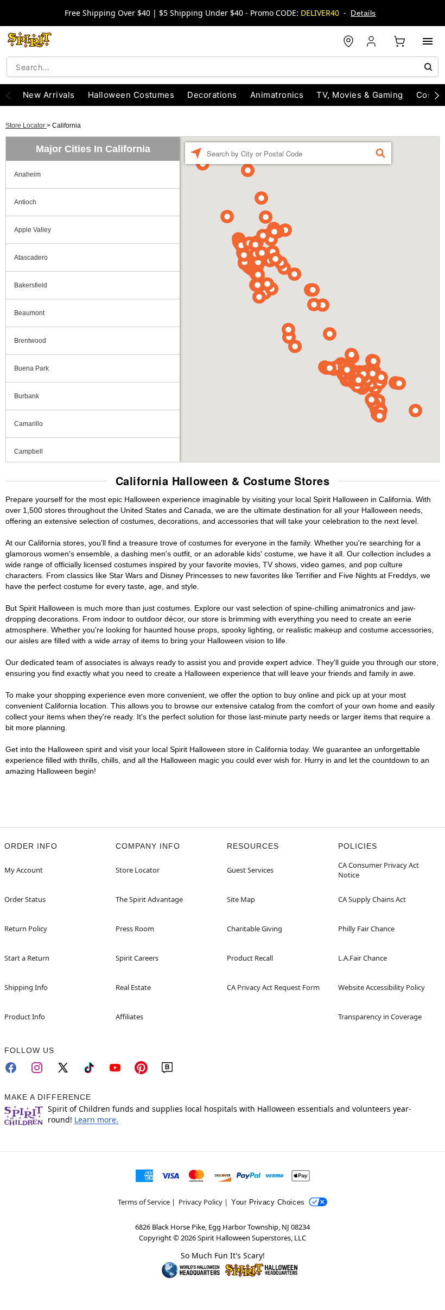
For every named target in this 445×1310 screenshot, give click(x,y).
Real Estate (133, 987)
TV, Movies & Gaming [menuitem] (359, 95)
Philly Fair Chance (366, 928)
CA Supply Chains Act (372, 899)
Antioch (25, 202)
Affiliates (129, 1016)
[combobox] (222, 67)
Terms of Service (144, 1202)
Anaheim (27, 174)
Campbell (28, 451)
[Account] (372, 41)
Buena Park (31, 368)
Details (363, 13)
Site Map (241, 899)
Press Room (135, 928)
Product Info (24, 1016)
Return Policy (25, 928)
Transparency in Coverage (380, 1016)
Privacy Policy (201, 1202)
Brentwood (30, 340)
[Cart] (399, 41)
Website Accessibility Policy (381, 987)
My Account (23, 870)
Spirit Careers (137, 958)
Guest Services (250, 870)
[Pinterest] (141, 1068)
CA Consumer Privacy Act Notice (378, 870)
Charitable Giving (254, 928)
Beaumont (29, 313)
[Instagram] (36, 1068)
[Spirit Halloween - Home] (30, 41)
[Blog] (167, 1068)
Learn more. (96, 1119)
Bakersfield (30, 285)
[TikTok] (89, 1068)
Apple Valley (32, 230)
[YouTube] (115, 1068)
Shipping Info (26, 987)
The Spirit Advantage (149, 899)
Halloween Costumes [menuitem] (131, 95)
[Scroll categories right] (437, 95)
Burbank (26, 396)
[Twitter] (62, 1068)
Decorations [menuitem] (212, 95)
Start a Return (26, 958)
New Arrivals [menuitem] (49, 95)
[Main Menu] (427, 41)
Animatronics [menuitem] (277, 95)
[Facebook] (10, 1068)
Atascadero (31, 257)
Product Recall (250, 958)
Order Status (25, 899)
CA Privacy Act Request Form (273, 987)
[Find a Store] (348, 41)
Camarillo (28, 424)
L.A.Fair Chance (362, 958)
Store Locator (26, 125)
